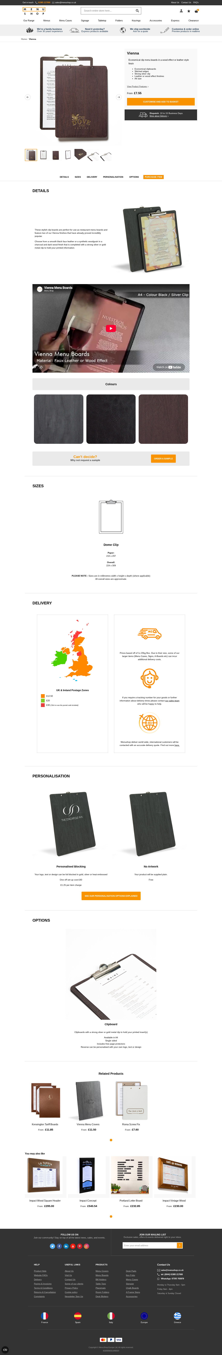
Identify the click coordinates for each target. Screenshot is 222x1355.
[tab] (72, 705)
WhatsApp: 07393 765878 (172, 1279)
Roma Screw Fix (131, 1124)
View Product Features (137, 86)
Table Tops (101, 1283)
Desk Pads (131, 1271)
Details (64, 177)
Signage (85, 20)
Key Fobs (130, 1275)
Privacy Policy (71, 1288)
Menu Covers (102, 1271)
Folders (119, 20)
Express (175, 20)
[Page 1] (111, 1140)
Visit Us (68, 1275)
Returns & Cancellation (45, 1292)
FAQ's (196, 2)
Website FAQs (41, 1275)
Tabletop (102, 20)
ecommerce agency (111, 1350)
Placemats (101, 1288)
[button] (28, 97)
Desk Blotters (102, 1296)
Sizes (78, 177)
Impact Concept (88, 1200)
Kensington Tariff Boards (45, 1124)
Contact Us (186, 2)
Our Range (28, 20)
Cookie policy (71, 1292)
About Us (175, 2)
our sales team (172, 700)
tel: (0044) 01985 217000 (172, 1274)
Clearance (193, 20)
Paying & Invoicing (42, 1283)
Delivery (92, 177)
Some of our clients (74, 1283)
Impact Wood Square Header (45, 1200)
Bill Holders (101, 1279)
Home (24, 39)
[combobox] (111, 10)
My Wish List (189, 11)
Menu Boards (102, 1275)
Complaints (39, 1296)
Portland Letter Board (131, 1200)
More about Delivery (158, 116)
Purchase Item (153, 177)
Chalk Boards (132, 1288)
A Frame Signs (133, 1292)
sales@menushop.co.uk (65, 2)
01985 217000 (44, 2)
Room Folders (102, 1292)
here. (177, 745)
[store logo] (34, 11)
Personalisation (113, 177)
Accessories (156, 20)
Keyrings (136, 20)
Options (134, 177)
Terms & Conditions (43, 1288)
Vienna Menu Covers (88, 1124)
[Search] (137, 10)
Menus (46, 20)
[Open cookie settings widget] (5, 1349)
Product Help (40, 1271)
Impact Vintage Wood (174, 1200)
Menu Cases (65, 20)
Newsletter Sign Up (74, 1296)
